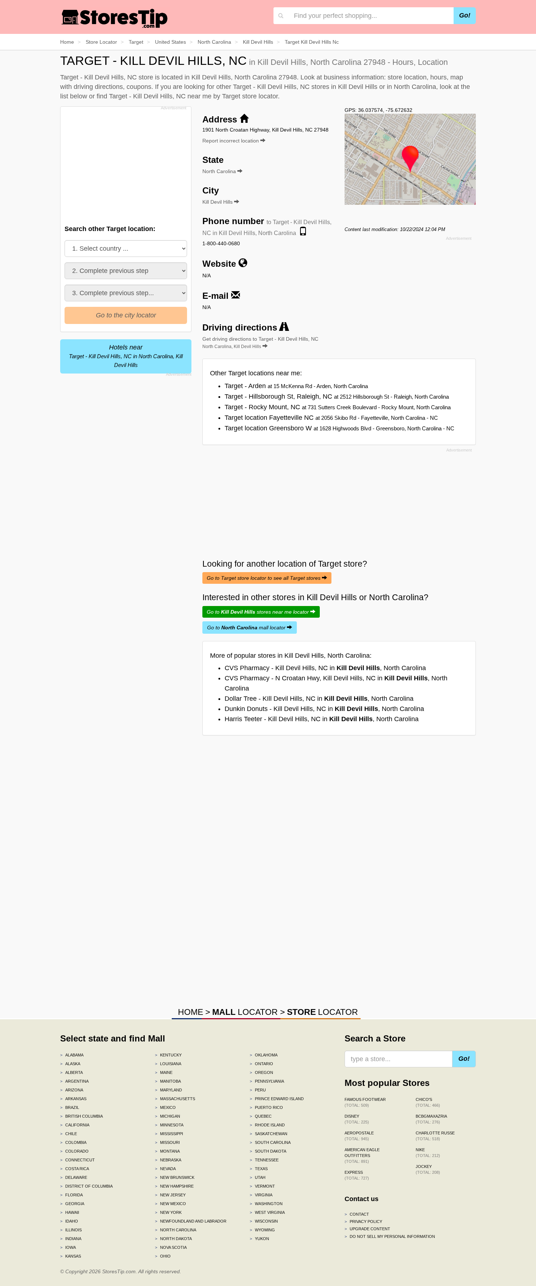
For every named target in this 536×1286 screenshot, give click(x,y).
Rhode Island (267, 1125)
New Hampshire (174, 1186)
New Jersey (170, 1195)
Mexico (165, 1107)
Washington (266, 1203)
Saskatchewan (268, 1133)
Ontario (261, 1064)
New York (168, 1212)
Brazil (69, 1107)
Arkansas (73, 1099)
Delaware (73, 1177)
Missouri (167, 1142)
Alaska (70, 1064)
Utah (257, 1177)
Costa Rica (74, 1168)
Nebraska (168, 1160)
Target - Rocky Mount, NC (338, 407)
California (74, 1125)
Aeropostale (359, 1136)
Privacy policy (363, 1221)
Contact (357, 1214)
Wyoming (262, 1230)
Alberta (71, 1072)
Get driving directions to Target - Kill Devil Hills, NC (260, 342)
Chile (68, 1133)
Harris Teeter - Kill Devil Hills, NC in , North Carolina (322, 719)
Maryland (168, 1090)
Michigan (167, 1116)
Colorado (74, 1151)
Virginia (261, 1195)
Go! (464, 15)
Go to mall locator (247, 627)
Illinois (71, 1230)
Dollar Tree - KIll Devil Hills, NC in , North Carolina (319, 698)
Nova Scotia (171, 1247)
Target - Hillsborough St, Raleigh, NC (337, 396)
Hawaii (69, 1212)
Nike (428, 1153)
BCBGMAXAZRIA (431, 1119)
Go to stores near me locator (258, 612)
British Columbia (81, 1116)
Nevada (165, 1168)
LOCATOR (245, 1012)
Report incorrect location (231, 141)
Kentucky (168, 1055)
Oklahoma (263, 1055)
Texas (259, 1168)
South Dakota (268, 1151)
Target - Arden (296, 386)
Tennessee (264, 1160)
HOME (190, 1012)
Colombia (73, 1142)
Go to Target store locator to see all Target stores (264, 578)
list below (73, 96)
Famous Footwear (365, 1102)
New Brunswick (174, 1177)
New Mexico (170, 1203)
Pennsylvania (267, 1081)
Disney (357, 1119)
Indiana (70, 1238)
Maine (163, 1072)
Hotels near (126, 356)
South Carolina (270, 1142)
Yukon (259, 1238)
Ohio (163, 1256)
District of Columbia (86, 1186)
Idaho (69, 1221)
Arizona (71, 1090)
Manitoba (168, 1081)
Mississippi (169, 1133)
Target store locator (250, 96)
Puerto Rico (266, 1107)
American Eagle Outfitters (362, 1156)
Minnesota (169, 1125)
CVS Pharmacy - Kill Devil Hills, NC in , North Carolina (325, 668)
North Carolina (175, 1230)
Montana (167, 1151)
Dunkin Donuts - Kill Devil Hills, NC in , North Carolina (324, 708)
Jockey (428, 1169)
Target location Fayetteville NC (331, 417)
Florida (71, 1195)
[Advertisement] (125, 164)
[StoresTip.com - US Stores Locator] (115, 18)
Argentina (74, 1081)
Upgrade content (367, 1229)
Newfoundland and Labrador (190, 1221)
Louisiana (168, 1064)
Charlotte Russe (435, 1136)
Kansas (70, 1256)
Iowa (68, 1247)
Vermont (262, 1186)
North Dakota (173, 1238)
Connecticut (77, 1160)
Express (357, 1175)
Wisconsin (264, 1221)
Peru (258, 1090)
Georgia (72, 1203)
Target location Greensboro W (339, 428)
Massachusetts (175, 1099)
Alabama (71, 1055)
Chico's (428, 1102)
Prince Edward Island (277, 1099)
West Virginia (267, 1212)
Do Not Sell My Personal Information (390, 1236)
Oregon (261, 1072)
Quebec (261, 1116)
